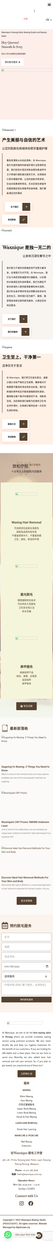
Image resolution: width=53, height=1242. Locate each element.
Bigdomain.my (23, 1227)
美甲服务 (26, 666)
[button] (49, 4)
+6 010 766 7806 (30, 1170)
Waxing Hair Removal (26, 522)
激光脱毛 (26, 594)
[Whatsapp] (8, 1234)
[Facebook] (38, 1235)
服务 (26, 1083)
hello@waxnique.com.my (29, 1174)
